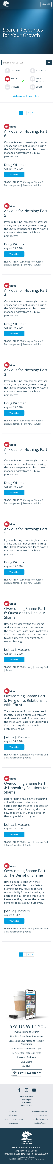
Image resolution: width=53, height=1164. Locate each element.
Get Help (26, 1102)
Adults (37, 185)
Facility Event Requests (13, 1119)
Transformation (14, 757)
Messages (26, 1099)
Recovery (27, 185)
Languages (13, 1123)
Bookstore (13, 1111)
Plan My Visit (26, 1096)
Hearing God (41, 667)
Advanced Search (25, 96)
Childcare (13, 1115)
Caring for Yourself (33, 182)
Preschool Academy (40, 1119)
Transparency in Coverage (26, 1157)
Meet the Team (40, 1123)
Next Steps (26, 1105)
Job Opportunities (40, 1115)
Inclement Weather (40, 1111)
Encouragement (12, 185)
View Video (14, 174)
